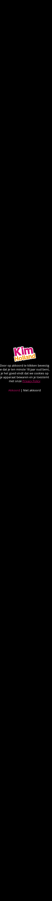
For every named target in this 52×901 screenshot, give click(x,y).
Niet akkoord (32, 390)
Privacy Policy (31, 381)
